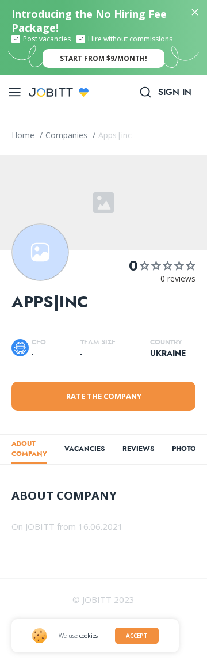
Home (24, 135)
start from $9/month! (103, 58)
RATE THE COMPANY (103, 396)
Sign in (174, 92)
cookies (88, 636)
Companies (67, 135)
